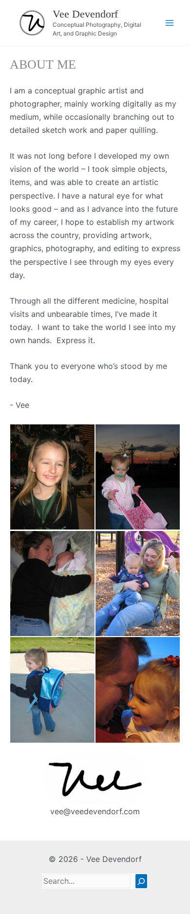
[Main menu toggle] (169, 23)
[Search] (141, 881)
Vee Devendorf (85, 14)
